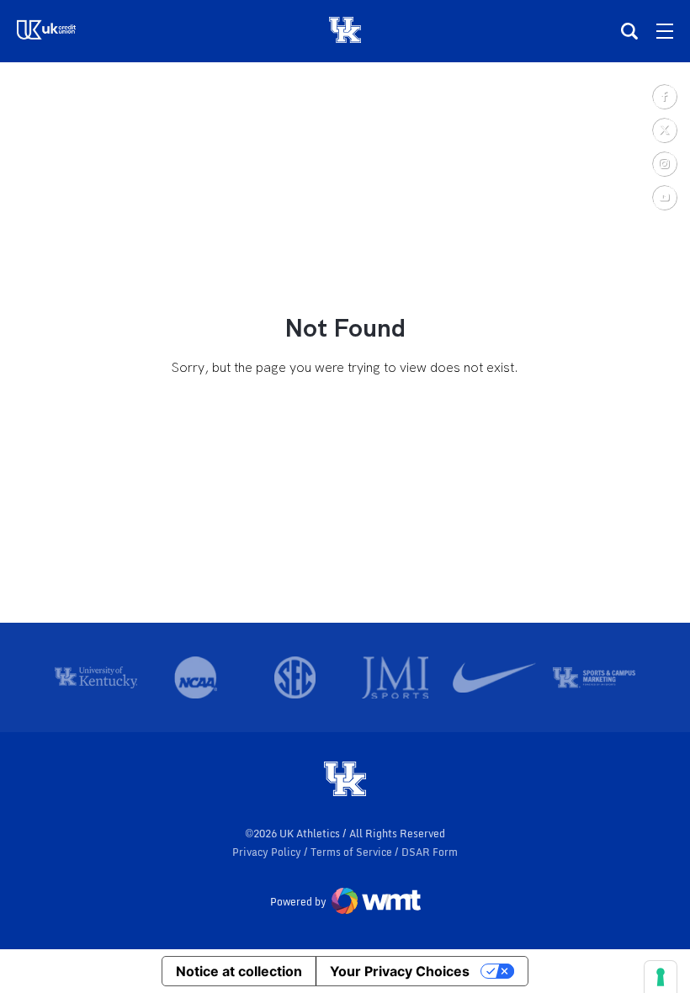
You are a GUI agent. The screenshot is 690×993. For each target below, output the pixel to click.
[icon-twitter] (664, 129)
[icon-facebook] (664, 96)
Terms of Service (352, 852)
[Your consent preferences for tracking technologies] (661, 977)
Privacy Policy (268, 852)
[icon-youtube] (664, 197)
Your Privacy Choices (400, 971)
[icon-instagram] (664, 163)
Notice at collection (239, 971)
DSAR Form (429, 852)
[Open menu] (664, 31)
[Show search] (629, 31)
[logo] (345, 780)
